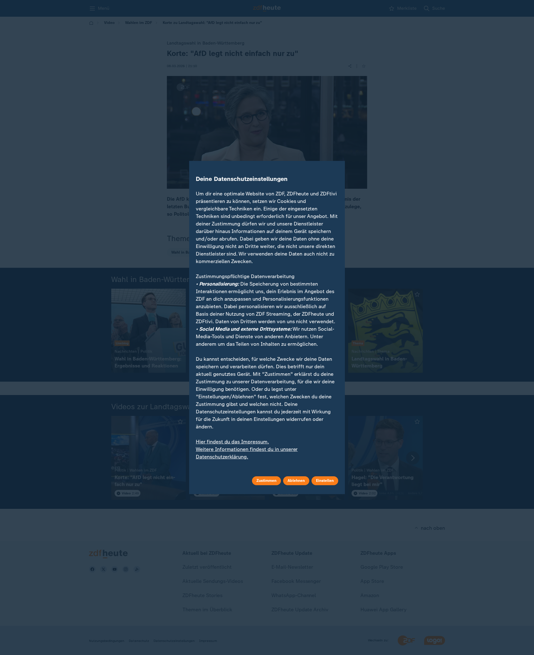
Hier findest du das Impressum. (232, 442)
